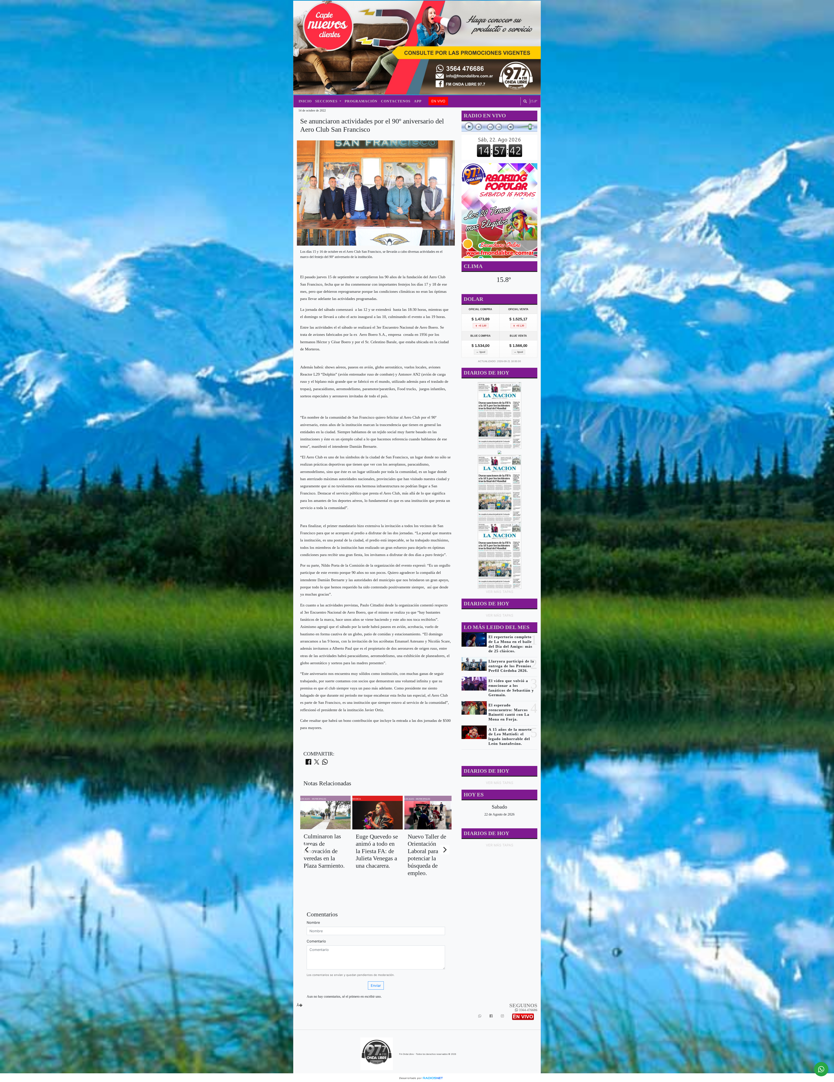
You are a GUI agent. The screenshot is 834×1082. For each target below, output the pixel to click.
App (418, 101)
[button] (525, 101)
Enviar (376, 985)
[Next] (444, 849)
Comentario (316, 941)
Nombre (313, 922)
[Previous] (307, 849)
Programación (361, 101)
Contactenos (395, 101)
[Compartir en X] (316, 763)
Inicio (305, 101)
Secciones (327, 101)
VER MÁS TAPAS (499, 591)
